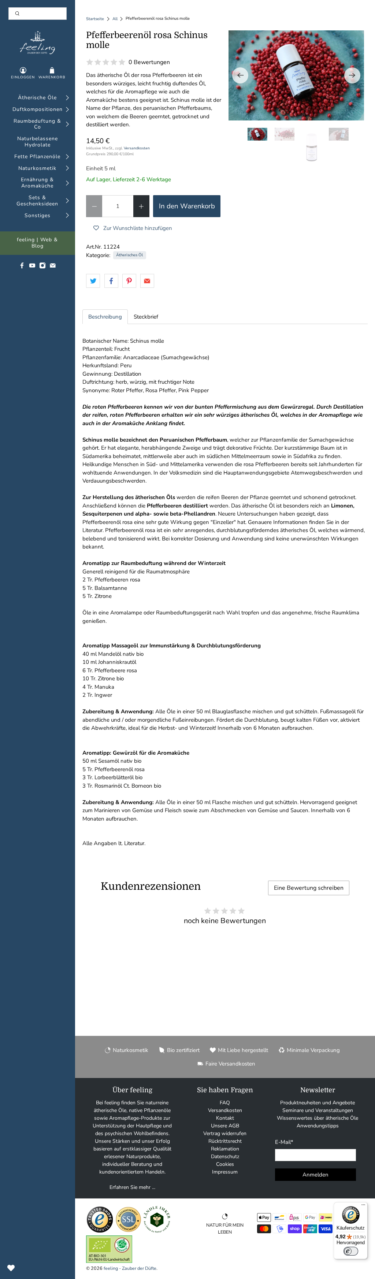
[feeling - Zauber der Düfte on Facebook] (22, 267)
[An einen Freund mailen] (147, 281)
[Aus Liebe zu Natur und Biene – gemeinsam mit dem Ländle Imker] (157, 1231)
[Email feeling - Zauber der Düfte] (53, 267)
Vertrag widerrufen (224, 1133)
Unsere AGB (225, 1125)
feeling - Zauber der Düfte (130, 1268)
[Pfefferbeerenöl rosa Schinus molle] (296, 75)
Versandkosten (137, 148)
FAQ (225, 1102)
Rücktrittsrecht (225, 1141)
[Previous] (240, 75)
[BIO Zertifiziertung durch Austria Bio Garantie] (109, 1261)
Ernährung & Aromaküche (37, 183)
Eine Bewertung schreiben (309, 888)
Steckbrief (146, 316)
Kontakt (225, 1118)
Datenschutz (225, 1156)
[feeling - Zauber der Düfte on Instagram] (42, 267)
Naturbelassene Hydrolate (37, 142)
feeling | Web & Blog (37, 243)
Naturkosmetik (37, 169)
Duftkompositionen (37, 110)
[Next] (352, 75)
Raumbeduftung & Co (37, 124)
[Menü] (363, 1206)
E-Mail (284, 1142)
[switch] (351, 1251)
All (115, 19)
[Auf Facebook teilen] (111, 281)
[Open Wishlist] (11, 1268)
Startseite (95, 19)
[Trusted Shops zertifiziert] (100, 1231)
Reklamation (225, 1148)
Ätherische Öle (37, 98)
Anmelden (315, 1174)
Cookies (225, 1164)
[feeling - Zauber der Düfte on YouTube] (32, 267)
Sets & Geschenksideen (37, 201)
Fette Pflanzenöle (37, 157)
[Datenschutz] (128, 1231)
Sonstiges (38, 216)
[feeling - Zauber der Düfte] (37, 42)
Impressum (225, 1171)
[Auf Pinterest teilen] (129, 281)
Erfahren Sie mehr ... (132, 1187)
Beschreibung (105, 316)
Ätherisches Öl (129, 255)
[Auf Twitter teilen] (93, 281)
